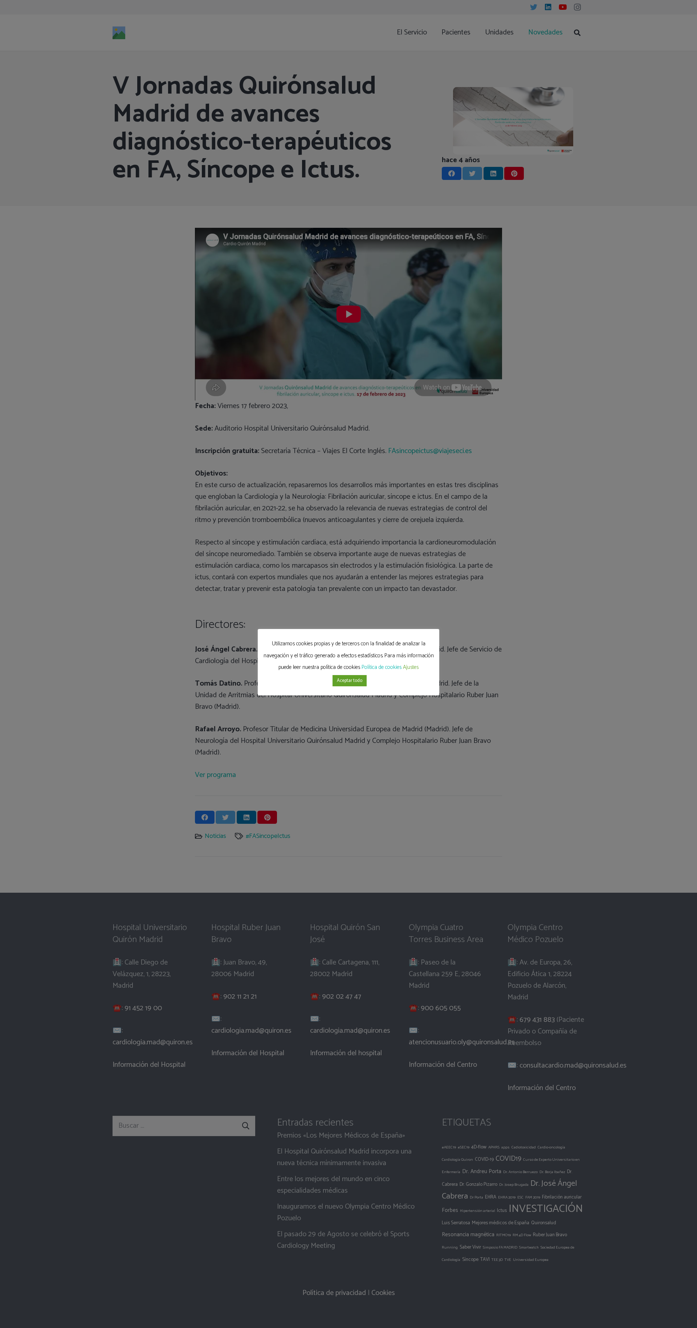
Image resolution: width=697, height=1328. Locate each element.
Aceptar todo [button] (349, 680)
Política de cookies (382, 667)
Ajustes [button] (411, 667)
